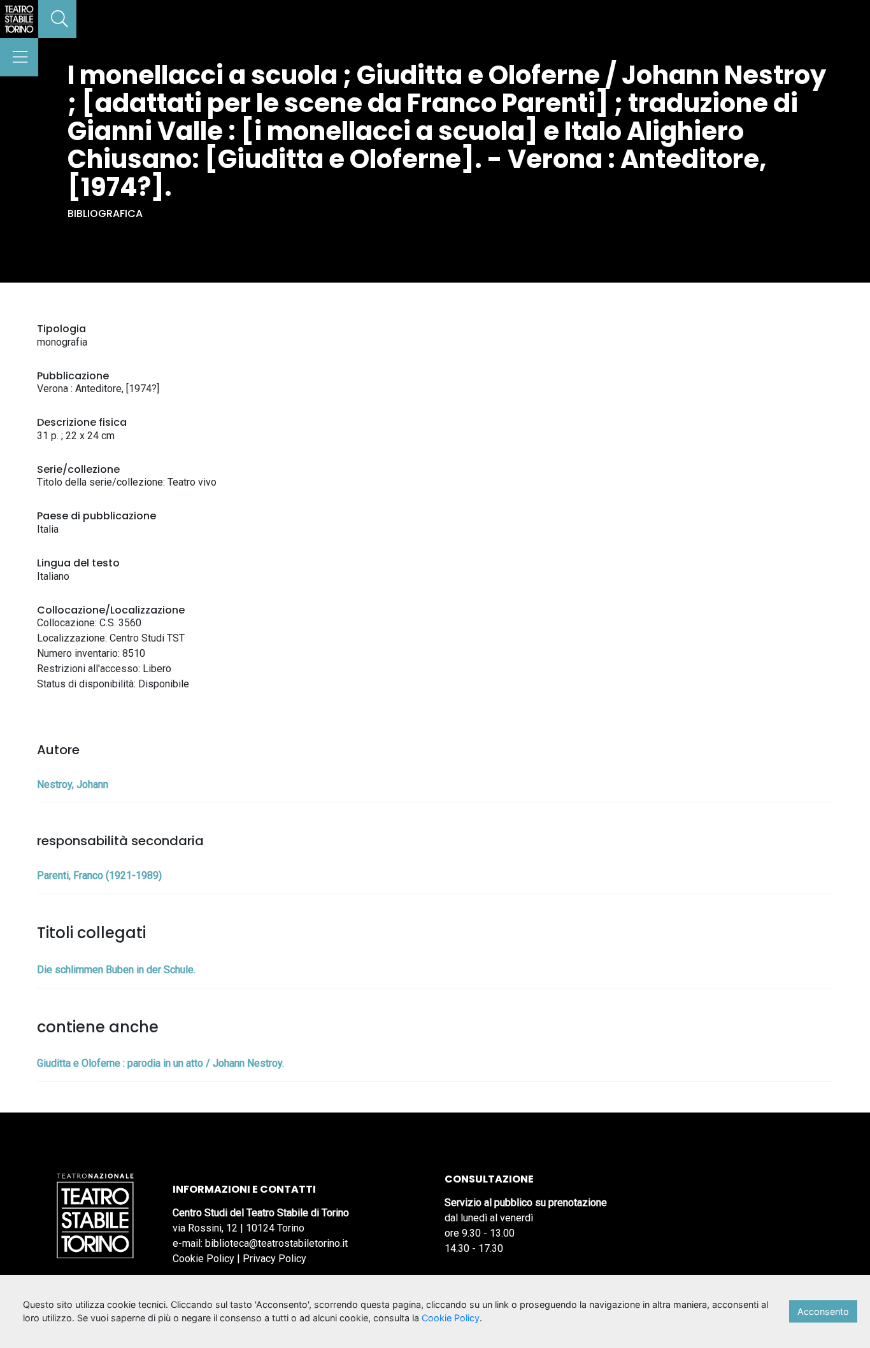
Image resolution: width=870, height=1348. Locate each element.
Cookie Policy (203, 1259)
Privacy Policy (274, 1259)
